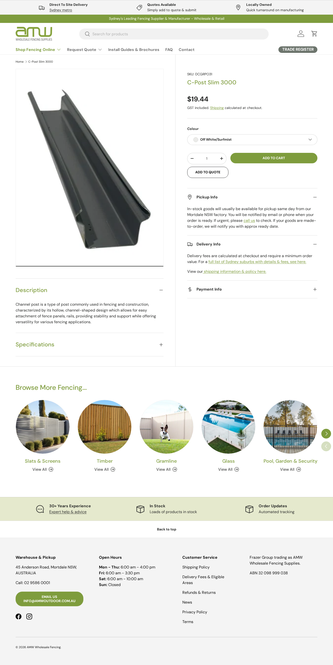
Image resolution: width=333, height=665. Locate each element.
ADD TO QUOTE (207, 172)
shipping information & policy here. (234, 271)
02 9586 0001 (37, 582)
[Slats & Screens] (42, 427)
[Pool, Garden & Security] (290, 427)
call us (249, 220)
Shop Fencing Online (35, 49)
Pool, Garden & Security (290, 461)
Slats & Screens (42, 461)
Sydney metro (60, 10)
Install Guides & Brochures (133, 49)
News (187, 602)
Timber (105, 461)
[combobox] (174, 33)
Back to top (166, 529)
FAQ (169, 49)
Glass (228, 461)
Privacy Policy (194, 612)
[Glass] (228, 427)
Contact (187, 49)
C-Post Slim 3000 (40, 61)
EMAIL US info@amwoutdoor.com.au (49, 599)
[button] (314, 33)
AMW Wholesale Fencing (44, 647)
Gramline (166, 461)
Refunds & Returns (199, 592)
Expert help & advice (68, 511)
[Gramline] (166, 427)
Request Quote (81, 49)
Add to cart (274, 158)
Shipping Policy (196, 567)
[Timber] (104, 427)
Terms (187, 621)
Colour (193, 129)
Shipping (217, 108)
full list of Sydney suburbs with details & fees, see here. (257, 261)
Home (20, 61)
